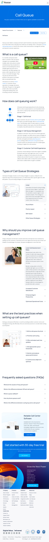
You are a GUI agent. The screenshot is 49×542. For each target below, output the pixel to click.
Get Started (24, 455)
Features (20, 30)
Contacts (4, 537)
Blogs (30, 494)
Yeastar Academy (6, 525)
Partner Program (6, 494)
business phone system (36, 119)
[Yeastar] (6, 2)
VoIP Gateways (15, 501)
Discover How (32, 485)
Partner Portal (6, 517)
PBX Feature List (6, 519)
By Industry (23, 501)
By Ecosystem (23, 503)
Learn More (29, 434)
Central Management (14, 504)
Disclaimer (12, 539)
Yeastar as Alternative (7, 521)
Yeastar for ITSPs (6, 523)
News (4, 505)
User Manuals (32, 499)
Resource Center (32, 492)
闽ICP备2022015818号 (36, 539)
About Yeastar (6, 492)
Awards (4, 507)
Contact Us (5, 513)
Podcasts (31, 505)
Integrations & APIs (25, 499)
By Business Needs (25, 505)
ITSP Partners (6, 499)
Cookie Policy (5, 539)
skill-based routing (32, 140)
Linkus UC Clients (15, 496)
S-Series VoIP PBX (15, 499)
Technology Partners (5, 502)
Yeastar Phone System (7, 30)
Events (4, 509)
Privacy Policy (18, 537)
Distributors (5, 496)
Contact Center (24, 494)
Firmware (31, 501)
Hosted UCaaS (24, 492)
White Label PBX (24, 496)
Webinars (31, 503)
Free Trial (43, 33)
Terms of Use (10, 537)
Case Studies (32, 496)
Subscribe (31, 507)
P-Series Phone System (15, 493)
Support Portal (6, 515)
